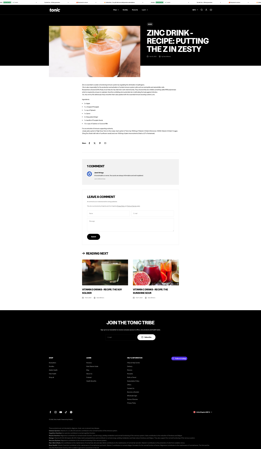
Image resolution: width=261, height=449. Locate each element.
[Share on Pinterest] (100, 143)
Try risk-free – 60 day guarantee (43, 2)
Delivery (129, 366)
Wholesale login (132, 396)
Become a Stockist (133, 392)
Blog (87, 370)
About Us (89, 374)
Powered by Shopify (67, 419)
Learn (144, 10)
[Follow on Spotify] (71, 412)
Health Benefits (91, 381)
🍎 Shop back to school (73, 2)
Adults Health (53, 370)
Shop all (51, 377)
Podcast (89, 377)
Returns (129, 370)
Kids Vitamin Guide (92, 366)
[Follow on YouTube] (60, 412)
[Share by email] (105, 143)
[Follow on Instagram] (55, 412)
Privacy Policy (121, 206)
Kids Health (52, 374)
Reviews (89, 363)
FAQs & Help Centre (133, 363)
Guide (150, 24)
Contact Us (130, 388)
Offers (129, 385)
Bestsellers (52, 363)
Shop (115, 10)
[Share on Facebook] (89, 143)
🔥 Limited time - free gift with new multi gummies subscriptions (111, 2)
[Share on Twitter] (95, 143)
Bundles (125, 10)
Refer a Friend (131, 377)
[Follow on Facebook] (50, 412)
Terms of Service (132, 206)
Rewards (135, 10)
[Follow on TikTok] (66, 412)
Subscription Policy (133, 381)
